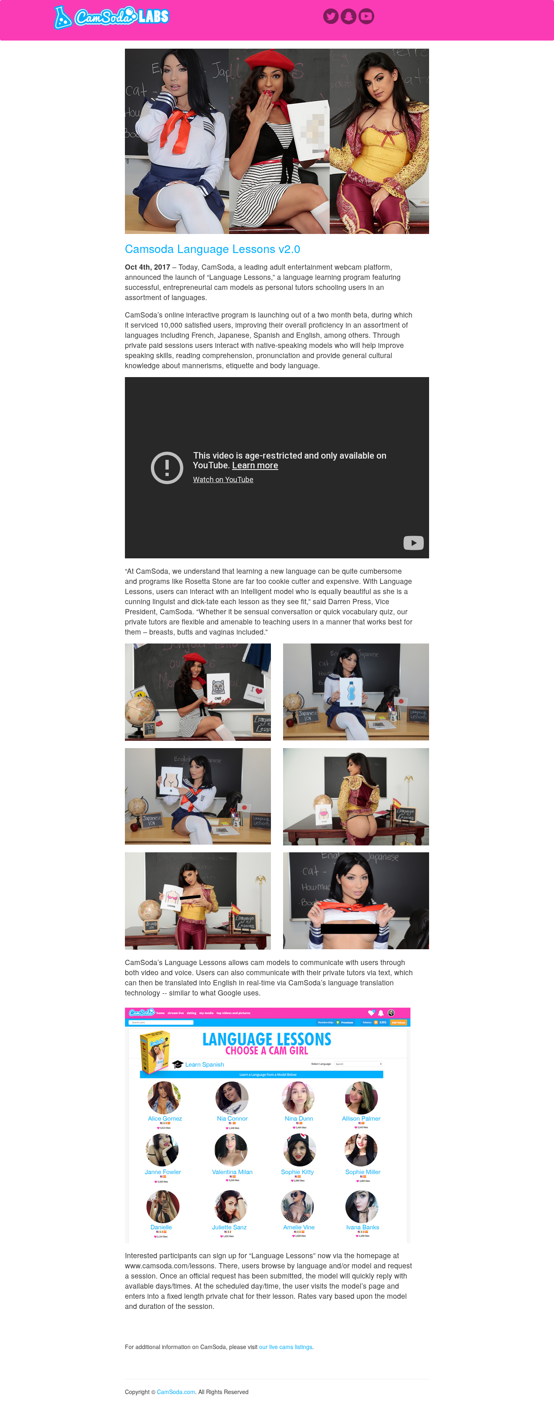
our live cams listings (285, 1347)
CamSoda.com (176, 1392)
